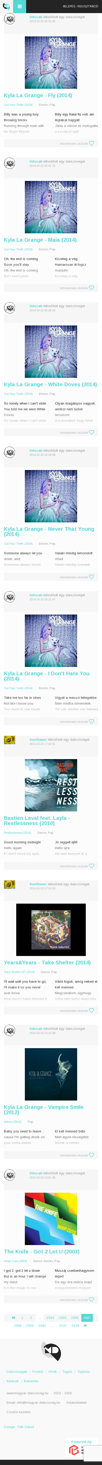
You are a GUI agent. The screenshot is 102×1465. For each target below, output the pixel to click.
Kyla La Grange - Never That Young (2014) (49, 531)
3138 (75, 1326)
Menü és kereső (19, 6)
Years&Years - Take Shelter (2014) (47, 962)
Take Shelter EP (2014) (19, 972)
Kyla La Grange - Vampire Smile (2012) (44, 1109)
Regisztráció (87, 6)
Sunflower (38, 740)
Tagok (67, 1372)
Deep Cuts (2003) (15, 1261)
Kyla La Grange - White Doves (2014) (50, 384)
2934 (50, 1318)
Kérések (13, 1381)
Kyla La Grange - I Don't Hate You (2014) (46, 676)
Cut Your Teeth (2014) (18, 104)
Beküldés (31, 1381)
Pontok (37, 1372)
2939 (29, 1326)
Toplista (83, 1372)
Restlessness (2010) (17, 832)
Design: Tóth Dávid (19, 1427)
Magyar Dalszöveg (6, 6)
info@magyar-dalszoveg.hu (38, 1403)
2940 (42, 1326)
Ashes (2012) (12, 1121)
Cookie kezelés (19, 1412)
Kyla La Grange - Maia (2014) (40, 240)
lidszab (36, 17)
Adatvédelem (76, 1403)
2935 (62, 1318)
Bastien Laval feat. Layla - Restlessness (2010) (37, 820)
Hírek (53, 1372)
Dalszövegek (17, 1372)
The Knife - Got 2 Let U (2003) (42, 1251)
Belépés (69, 6)
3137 (63, 1326)
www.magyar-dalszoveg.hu (27, 1393)
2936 (74, 1318)
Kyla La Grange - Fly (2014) (38, 95)
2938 (17, 1326)
